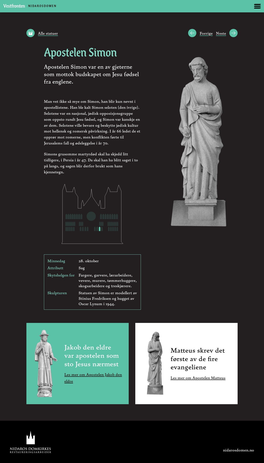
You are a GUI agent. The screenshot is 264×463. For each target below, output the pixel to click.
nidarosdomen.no (238, 449)
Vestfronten (30, 6)
